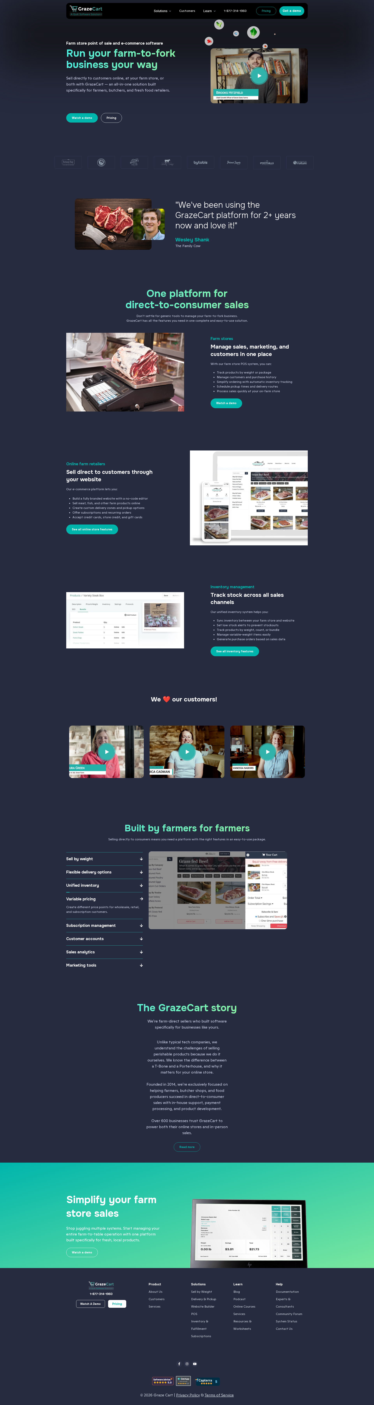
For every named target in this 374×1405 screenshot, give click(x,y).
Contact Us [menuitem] (284, 1329)
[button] (187, 11)
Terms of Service (219, 1395)
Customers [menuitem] (157, 1299)
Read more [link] (187, 1147)
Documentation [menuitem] (287, 1292)
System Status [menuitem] (286, 1321)
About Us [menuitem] (155, 1292)
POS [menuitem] (194, 1314)
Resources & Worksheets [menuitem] (242, 1325)
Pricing (266, 11)
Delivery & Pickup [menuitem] (203, 1299)
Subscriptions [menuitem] (201, 1336)
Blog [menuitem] (236, 1292)
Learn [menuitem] (238, 1284)
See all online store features (92, 529)
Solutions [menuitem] (198, 1284)
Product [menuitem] (155, 1284)
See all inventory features (234, 651)
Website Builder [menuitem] (202, 1306)
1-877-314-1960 (101, 1294)
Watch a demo (226, 403)
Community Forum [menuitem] (289, 1314)
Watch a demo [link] (82, 118)
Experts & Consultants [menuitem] (285, 1303)
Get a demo (292, 11)
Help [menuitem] (279, 1284)
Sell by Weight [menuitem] (201, 1292)
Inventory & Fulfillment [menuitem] (199, 1325)
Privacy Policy (188, 1395)
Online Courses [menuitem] (244, 1306)
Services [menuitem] (155, 1306)
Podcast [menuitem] (239, 1299)
